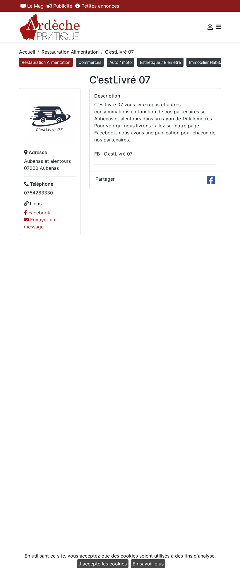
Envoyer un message (39, 223)
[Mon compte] (210, 27)
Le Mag (35, 6)
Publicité (62, 6)
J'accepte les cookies (103, 564)
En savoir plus (148, 564)
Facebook (38, 213)
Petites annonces (99, 6)
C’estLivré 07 (119, 52)
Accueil (27, 52)
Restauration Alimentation (70, 52)
